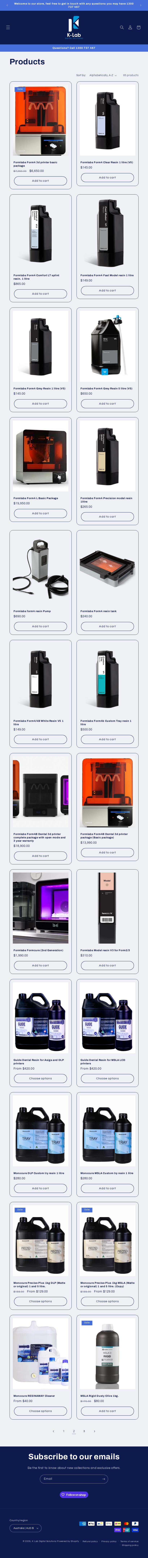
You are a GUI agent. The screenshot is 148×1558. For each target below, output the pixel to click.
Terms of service (129, 1541)
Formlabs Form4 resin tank (98, 611)
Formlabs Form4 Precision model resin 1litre (106, 500)
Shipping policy (130, 1545)
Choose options (40, 1078)
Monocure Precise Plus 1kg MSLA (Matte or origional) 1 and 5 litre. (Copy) (107, 1284)
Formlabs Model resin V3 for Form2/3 (105, 950)
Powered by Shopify (68, 1541)
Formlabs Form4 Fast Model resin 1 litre (107, 275)
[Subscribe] (104, 1479)
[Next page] (94, 1431)
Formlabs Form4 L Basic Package (36, 498)
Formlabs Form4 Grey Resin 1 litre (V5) (40, 388)
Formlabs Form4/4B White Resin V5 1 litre (39, 723)
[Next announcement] (141, 5)
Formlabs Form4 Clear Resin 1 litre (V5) (106, 162)
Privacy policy (109, 1541)
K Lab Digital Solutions (44, 1541)
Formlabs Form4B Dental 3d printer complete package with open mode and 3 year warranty (40, 837)
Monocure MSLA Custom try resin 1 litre (106, 1173)
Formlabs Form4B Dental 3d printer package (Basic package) (104, 836)
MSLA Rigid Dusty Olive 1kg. (99, 1396)
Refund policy (90, 1541)
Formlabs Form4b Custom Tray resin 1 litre (106, 723)
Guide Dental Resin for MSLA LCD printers (102, 1062)
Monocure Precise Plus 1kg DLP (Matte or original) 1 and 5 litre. (39, 1284)
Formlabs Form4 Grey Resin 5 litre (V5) (106, 388)
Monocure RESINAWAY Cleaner (34, 1396)
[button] (8, 27)
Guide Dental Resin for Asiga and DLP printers (39, 1062)
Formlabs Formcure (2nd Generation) (38, 950)
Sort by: (81, 75)
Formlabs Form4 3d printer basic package (35, 164)
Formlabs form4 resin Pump (32, 611)
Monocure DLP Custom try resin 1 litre (39, 1173)
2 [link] (74, 1431)
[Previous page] (53, 1431)
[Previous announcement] (7, 5)
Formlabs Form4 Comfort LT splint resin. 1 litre (36, 277)
